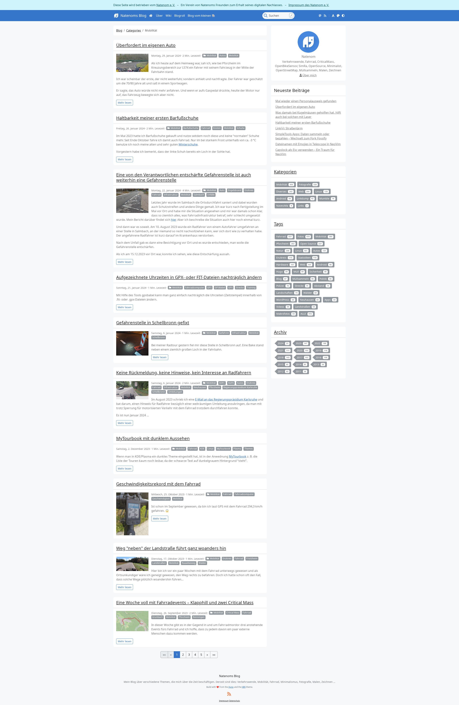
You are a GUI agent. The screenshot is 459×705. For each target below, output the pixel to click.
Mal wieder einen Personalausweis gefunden (305, 101)
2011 (301, 371)
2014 (301, 364)
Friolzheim (251, 558)
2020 (302, 350)
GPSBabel (220, 287)
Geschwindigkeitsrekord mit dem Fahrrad (158, 484)
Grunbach (157, 617)
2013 (318, 364)
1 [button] (177, 655)
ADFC (222, 382)
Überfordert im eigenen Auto (146, 45)
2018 (283, 357)
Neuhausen (200, 387)
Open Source (311, 243)
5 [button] (201, 655)
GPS (209, 287)
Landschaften (286, 292)
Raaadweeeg (188, 563)
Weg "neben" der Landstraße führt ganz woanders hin (171, 548)
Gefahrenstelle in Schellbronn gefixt (152, 322)
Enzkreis (249, 190)
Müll (299, 271)
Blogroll (179, 16)
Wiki (168, 16)
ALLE (306, 313)
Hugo (282, 271)
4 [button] (195, 655)
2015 (283, 364)
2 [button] (183, 655)
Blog (119, 30)
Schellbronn (158, 337)
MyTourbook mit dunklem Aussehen (153, 438)
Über (159, 16)
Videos (282, 306)
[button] (333, 15)
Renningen (199, 617)
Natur (282, 250)
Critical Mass (232, 612)
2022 (320, 343)
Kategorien (285, 172)
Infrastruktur (171, 194)
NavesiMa (284, 205)
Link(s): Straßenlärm (289, 128)
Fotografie (308, 184)
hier (173, 220)
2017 (302, 357)
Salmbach (199, 194)
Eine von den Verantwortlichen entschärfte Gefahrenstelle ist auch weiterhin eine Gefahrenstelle (183, 177)
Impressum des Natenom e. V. (308, 5)
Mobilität (211, 55)
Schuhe (241, 128)
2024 (283, 343)
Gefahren (224, 332)
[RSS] (325, 15)
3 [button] (189, 655)
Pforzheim (214, 387)
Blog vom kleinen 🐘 (201, 16)
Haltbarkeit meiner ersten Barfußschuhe (157, 118)
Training (251, 287)
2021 (283, 350)
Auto (222, 190)
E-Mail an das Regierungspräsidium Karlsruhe (226, 399)
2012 (283, 371)
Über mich (309, 75)
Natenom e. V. (165, 5)
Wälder (202, 563)
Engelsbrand (234, 190)
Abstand (321, 285)
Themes (248, 448)
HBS (244, 687)
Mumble (326, 198)
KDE (202, 448)
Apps (330, 299)
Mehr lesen (124, 102)
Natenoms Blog (133, 15)
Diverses (284, 191)
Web (304, 191)
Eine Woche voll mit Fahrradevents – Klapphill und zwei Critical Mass (185, 602)
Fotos (304, 236)
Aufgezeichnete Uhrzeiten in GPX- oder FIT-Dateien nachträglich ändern (189, 277)
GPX (230, 287)
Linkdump (305, 198)
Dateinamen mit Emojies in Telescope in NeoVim (308, 144)
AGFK (231, 382)
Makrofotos (285, 313)
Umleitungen (175, 391)
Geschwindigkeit (161, 498)
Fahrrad (206, 128)
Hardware (285, 264)
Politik (326, 278)
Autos (222, 55)
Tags (278, 224)
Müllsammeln (303, 278)
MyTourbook (223, 448)
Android (283, 198)
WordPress (285, 299)
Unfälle (211, 194)
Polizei (282, 285)
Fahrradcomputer (194, 287)
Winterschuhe (188, 144)
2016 (321, 357)
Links (303, 205)
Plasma (237, 448)
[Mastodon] (320, 15)
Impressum (224, 700)
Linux (211, 448)
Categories (133, 30)
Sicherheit (317, 271)
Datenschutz (234, 700)
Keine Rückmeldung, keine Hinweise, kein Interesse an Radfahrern (183, 372)
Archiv (280, 332)
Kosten (217, 128)
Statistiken (307, 257)
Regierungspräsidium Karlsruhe (240, 387)
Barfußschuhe (190, 128)
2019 (321, 350)
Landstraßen (159, 563)
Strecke (240, 287)
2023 (301, 343)
